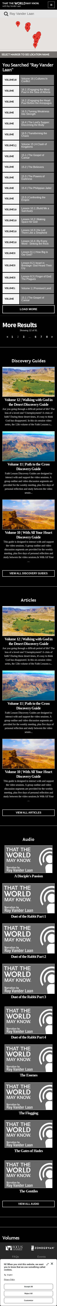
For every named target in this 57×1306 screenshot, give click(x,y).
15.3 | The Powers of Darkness (32, 177)
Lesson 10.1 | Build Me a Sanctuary (35, 209)
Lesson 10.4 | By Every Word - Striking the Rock (35, 242)
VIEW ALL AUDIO (28, 1204)
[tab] (28, 80)
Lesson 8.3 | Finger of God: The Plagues (36, 277)
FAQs (15, 1256)
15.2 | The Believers (32, 167)
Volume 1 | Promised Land (36, 288)
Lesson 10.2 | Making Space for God (33, 220)
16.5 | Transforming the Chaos (34, 134)
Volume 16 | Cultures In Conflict (34, 80)
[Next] (52, 337)
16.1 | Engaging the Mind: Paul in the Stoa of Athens (35, 91)
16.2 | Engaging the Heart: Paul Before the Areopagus (36, 101)
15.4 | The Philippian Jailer (36, 188)
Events (41, 1256)
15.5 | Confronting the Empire (33, 198)
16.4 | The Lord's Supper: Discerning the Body (35, 123)
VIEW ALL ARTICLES (28, 812)
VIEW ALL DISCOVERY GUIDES (29, 573)
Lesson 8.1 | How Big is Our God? (34, 253)
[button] (27, 29)
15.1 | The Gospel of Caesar (32, 156)
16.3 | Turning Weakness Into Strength (35, 112)
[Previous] (7, 337)
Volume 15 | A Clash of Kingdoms (34, 145)
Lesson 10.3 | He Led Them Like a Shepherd (34, 231)
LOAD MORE (28, 309)
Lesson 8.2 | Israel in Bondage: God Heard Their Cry (36, 265)
